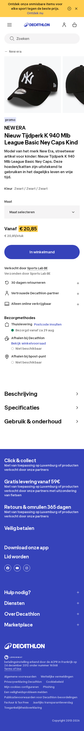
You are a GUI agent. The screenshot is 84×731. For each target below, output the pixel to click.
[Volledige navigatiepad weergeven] (6, 51)
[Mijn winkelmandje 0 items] (74, 25)
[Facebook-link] (7, 568)
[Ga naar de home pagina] (37, 25)
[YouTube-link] (17, 568)
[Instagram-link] (26, 568)
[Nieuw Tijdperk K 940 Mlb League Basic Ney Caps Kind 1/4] (32, 84)
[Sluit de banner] (76, 8)
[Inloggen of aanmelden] (64, 25)
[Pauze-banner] (69, 8)
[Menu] (9, 25)
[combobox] (42, 212)
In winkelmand (42, 252)
